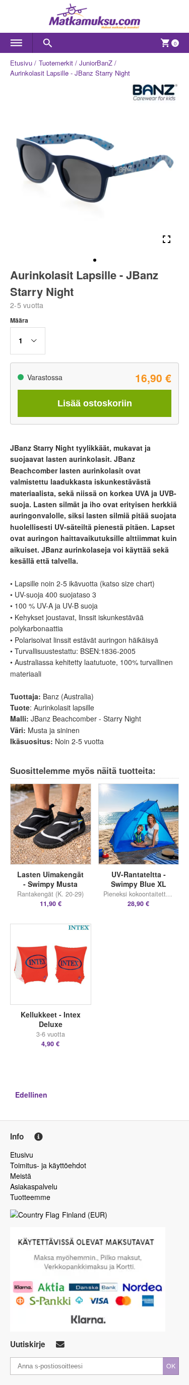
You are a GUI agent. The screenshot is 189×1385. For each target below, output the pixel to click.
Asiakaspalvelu (33, 1186)
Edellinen (31, 1095)
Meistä (20, 1176)
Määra (19, 320)
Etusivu (21, 63)
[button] (27, 340)
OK (170, 1365)
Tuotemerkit (56, 63)
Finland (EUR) (84, 1215)
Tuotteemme (30, 1197)
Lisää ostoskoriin (94, 403)
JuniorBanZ (95, 63)
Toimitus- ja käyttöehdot (48, 1165)
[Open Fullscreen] (166, 239)
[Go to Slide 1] (94, 260)
